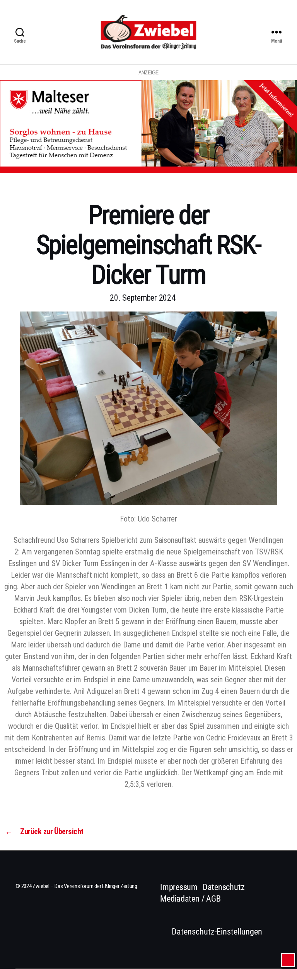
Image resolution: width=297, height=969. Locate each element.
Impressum (179, 887)
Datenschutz (224, 887)
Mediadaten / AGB (190, 899)
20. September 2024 (142, 298)
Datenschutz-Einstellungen (217, 931)
